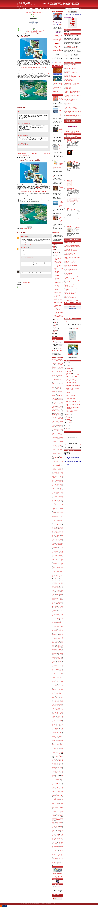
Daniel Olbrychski (59, 489)
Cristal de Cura (55, 476)
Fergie (61, 539)
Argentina (54, 398)
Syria (61, 826)
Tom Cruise (54, 839)
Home (19, 8)
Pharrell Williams (55, 751)
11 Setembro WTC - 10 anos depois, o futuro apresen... (58, 284)
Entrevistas (59, 524)
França (55, 548)
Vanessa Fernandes (55, 846)
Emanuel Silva (59, 520)
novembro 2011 (69, 370)
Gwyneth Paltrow (60, 567)
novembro (56, 252)
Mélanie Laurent (56, 685)
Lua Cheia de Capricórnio (56, 650)
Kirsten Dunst (61, 630)
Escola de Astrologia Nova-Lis (70, 262)
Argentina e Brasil (68, 69)
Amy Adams (60, 376)
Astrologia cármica (56, 92)
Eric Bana (53, 527)
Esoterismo (61, 528)
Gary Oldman (54, 555)
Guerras (54, 566)
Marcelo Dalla (58, 669)
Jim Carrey (54, 602)
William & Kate (56, 859)
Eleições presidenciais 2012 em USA (72, 81)
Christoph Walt (56, 456)
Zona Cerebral (49, 903)
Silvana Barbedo (55, 818)
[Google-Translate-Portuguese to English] (26, 30)
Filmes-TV (48, 8)
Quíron (36, 8)
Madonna (53, 662)
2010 (54, 331)
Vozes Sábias (60, 855)
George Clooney (59, 556)
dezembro (56, 250)
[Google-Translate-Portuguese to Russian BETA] (41, 30)
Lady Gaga (61, 637)
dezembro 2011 (69, 368)
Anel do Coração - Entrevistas (70, 68)
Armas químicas (60, 398)
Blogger (72, 448)
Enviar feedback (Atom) (26, 155)
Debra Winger (56, 497)
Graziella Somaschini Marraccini (71, 265)
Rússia (61, 796)
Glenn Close (57, 559)
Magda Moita (59, 662)
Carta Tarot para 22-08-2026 (71, 141)
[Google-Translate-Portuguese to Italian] (25, 29)
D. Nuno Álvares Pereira (58, 484)
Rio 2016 (28, 36)
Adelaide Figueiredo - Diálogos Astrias (72, 245)
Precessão (77, 3)
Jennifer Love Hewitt (55, 598)
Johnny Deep (54, 610)
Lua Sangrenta (60, 653)
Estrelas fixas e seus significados (71, 85)
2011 (54, 249)
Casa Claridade (54, 441)
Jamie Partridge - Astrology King (71, 269)
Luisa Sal (53, 657)
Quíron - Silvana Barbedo (70, 290)
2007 (54, 336)
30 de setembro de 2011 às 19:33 (24, 113)
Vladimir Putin (54, 855)
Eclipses (57, 515)
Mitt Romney (61, 701)
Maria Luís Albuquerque (58, 673)
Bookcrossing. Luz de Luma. (58, 429)
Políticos (61, 756)
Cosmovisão (58, 473)
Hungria (62, 578)
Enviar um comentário (21, 151)
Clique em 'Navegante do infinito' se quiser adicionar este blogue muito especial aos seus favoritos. (72, 131)
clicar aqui (59, 348)
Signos (59, 816)
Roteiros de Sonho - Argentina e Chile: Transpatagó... (58, 308)
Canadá (60, 438)
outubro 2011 (68, 371)
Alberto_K (60, 84)
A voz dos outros (59, 364)
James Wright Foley (56, 590)
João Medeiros (59, 603)
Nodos (59, 724)
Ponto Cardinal (58, 757)
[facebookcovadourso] (34, 11)
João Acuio (54, 603)
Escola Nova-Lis (60, 527)
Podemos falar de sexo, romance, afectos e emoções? (58, 265)
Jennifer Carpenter (59, 594)
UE (59, 842)
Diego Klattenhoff (60, 508)
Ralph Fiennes (58, 776)
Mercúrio (54, 689)
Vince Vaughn (54, 854)
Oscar (60, 733)
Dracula (53, 515)
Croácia (60, 477)
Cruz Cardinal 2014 (59, 480)
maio (55, 324)
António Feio (54, 395)
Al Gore (60, 368)
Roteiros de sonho (59, 795)
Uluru (62, 842)
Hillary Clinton (58, 574)
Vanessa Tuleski (68, 298)
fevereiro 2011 (69, 422)
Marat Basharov (59, 666)
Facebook (58, 535)
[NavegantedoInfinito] (33, 16)
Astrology (54, 414)
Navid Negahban (59, 717)
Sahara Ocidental (57, 799)
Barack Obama (60, 418)
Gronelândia (61, 564)
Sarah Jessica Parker (58, 806)
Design (59, 499)
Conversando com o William (64, 4)
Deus (59, 500)
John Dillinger (60, 607)
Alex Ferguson (59, 371)
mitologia (56, 701)
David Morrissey (60, 496)
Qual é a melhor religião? (71, 398)
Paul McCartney (59, 744)
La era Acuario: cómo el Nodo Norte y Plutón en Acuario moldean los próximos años (73, 219)
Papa (56, 737)
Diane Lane (59, 505)
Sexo (58, 814)
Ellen (54, 520)
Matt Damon (56, 682)
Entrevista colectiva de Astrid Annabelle (72, 83)
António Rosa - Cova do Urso (70, 254)
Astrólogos (57, 413)
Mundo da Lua (69, 180)
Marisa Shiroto (59, 677)
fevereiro (55, 328)
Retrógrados (57, 783)
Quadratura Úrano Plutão (56, 3)
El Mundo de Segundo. (71, 161)
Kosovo (62, 631)
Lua (60, 649)
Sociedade (58, 819)
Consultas (54, 469)
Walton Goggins (54, 858)
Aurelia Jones (60, 414)
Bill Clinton (59, 426)
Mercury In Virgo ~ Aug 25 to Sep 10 (73, 189)
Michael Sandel (59, 696)
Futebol (61, 552)
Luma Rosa (54, 658)
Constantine (59, 468)
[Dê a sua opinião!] (28, 227)
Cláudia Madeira (55, 461)
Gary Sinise (60, 555)
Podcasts (56, 756)
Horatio (61, 575)
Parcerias (67, 104)
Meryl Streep (61, 689)
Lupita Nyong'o (59, 658)
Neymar (53, 720)
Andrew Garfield (59, 384)
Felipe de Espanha (55, 539)
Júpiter (57, 619)
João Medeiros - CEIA (69, 273)
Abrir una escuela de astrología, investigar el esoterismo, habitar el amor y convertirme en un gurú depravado (73, 200)
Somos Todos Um (68, 296)
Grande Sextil (54, 563)
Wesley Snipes (60, 858)
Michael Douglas (58, 693)
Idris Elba (55, 579)
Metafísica (58, 690)
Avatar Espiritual (56, 232)
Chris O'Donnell (59, 453)
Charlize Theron (59, 449)
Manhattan (55, 665)
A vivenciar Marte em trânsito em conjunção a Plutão (61, 219)
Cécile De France (60, 445)
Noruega (61, 725)
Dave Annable (56, 492)
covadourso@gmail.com (57, 55)
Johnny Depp (60, 610)
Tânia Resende (59, 827)
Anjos (58, 388)
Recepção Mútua (56, 779)
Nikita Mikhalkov (54, 721)
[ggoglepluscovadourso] (35, 11)
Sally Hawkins (57, 800)
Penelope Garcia (59, 749)
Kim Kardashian (54, 630)
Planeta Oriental (55, 752)
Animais (53, 388)
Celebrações (57, 446)
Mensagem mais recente (21, 153)
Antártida (60, 391)
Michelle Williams (56, 700)
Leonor (58, 642)
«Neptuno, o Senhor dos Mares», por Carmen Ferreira (58, 304)
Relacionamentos (45, 3)
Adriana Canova (54, 367)
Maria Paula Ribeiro (55, 674)
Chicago (53, 450)
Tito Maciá (54, 838)
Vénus (58, 849)
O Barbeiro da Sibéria (59, 729)
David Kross (55, 496)
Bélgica (59, 422)
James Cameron (59, 587)
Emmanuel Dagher (56, 523)
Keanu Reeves (60, 625)
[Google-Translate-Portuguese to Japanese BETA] (41, 29)
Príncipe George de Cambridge (57, 768)
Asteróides (54, 406)
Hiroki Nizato (67, 266)
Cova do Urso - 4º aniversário (61, 98)
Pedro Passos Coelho (59, 747)
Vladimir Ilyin (60, 854)
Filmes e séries (68, 87)
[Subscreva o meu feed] (32, 11)
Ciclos (56, 457)
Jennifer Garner (55, 595)
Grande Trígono (60, 563)
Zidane (56, 865)
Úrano (55, 843)
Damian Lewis (59, 485)
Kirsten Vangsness (56, 631)
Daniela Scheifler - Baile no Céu (71, 261)
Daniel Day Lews (55, 488)
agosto (55, 319)
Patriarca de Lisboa (60, 740)
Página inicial (34, 153)
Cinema (61, 457)
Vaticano (61, 846)
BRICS (53, 434)
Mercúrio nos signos (57, 176)
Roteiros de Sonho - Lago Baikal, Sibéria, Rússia (58, 316)
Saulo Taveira (55, 810)
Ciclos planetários (68, 79)
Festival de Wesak (59, 543)
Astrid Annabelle (21, 121)
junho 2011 (68, 416)
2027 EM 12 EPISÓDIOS (76, 227)
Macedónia (59, 661)
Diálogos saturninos (56, 503)
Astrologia (55, 409)
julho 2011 (68, 414)
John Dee (54, 607)
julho (55, 321)
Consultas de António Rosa (27, 8)
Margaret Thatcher (55, 670)
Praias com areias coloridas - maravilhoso (57, 294)
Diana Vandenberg (55, 504)
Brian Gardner (36, 903)
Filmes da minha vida (59, 544)
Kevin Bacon (60, 627)
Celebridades (55, 448)
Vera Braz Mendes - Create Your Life (72, 300)
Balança (60, 417)
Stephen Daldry (55, 823)
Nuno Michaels (68, 282)
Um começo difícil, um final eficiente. (73, 209)
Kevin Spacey (54, 629)
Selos (58, 812)
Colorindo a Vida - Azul (60, 147)
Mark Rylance (54, 678)
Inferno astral (61, 582)
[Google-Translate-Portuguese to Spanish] (34, 31)
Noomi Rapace (57, 725)
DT (54, 903)
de (57, 35)
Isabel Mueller (67, 268)
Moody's (53, 704)
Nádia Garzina (56, 712)
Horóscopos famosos (57, 576)
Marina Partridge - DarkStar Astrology (72, 280)
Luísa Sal (57, 657)
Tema (31, 903)
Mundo (57, 709)
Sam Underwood (59, 802)
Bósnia (61, 430)
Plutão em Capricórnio (57, 755)
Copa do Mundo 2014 (59, 470)
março (55, 327)
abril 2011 (68, 419)
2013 (54, 246)
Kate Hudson (59, 622)
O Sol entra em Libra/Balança (71, 383)
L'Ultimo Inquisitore (55, 637)
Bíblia (53, 426)
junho (55, 322)
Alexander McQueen (55, 372)
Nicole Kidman (59, 720)
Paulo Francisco (21, 111)
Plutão (59, 753)
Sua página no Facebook (57, 83)
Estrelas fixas (61, 531)
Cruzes (53, 481)
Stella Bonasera (59, 822)
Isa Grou (60, 583)
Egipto (61, 516)
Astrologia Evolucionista (68, 3)
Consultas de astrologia (69, 80)
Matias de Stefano (60, 681)
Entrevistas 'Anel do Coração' (70, 84)
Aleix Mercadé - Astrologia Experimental (72, 246)
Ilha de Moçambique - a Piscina (72, 380)
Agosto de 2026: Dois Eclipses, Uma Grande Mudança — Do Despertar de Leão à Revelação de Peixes (75, 152)
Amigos (53, 376)
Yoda (59, 862)
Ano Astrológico (54, 391)
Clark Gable (59, 460)
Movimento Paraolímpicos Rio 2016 (29, 34)
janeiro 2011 (68, 423)
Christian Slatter (60, 454)
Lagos (55, 638)
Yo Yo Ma (54, 862)
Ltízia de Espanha (55, 649)
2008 (54, 334)
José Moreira (56, 614)
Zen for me (60, 863)
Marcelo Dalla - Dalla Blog (70, 278)
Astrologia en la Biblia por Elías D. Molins (72, 76)
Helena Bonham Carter (58, 571)
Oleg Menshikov (55, 732)
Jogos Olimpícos (24, 36)
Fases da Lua (58, 537)
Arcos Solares (58, 396)
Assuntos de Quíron (68, 71)
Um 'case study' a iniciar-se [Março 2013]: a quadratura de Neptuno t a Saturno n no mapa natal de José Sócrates (73, 117)
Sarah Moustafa (55, 807)
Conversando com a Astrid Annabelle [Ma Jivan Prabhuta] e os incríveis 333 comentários (62, 2)
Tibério (57, 835)
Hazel (57, 570)
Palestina (53, 736)
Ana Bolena (54, 378)
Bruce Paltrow (58, 434)
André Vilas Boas (55, 383)
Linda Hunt (54, 645)
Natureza (53, 716)
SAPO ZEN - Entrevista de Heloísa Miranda (73, 114)
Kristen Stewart (55, 634)
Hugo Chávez (57, 578)
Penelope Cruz (56, 748)
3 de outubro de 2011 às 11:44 (23, 135)
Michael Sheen (55, 697)
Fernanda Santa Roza (56, 540)
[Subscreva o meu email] (33, 11)
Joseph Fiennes (59, 615)
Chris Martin (54, 453)
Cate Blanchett (59, 442)
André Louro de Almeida (58, 382)
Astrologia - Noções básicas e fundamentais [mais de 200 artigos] (57, 87)
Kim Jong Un (60, 629)
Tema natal (56, 834)
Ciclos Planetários (75, 4)
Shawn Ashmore (59, 815)
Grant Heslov (56, 564)
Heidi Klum (61, 570)
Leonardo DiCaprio (55, 641)
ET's (54, 532)
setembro (56, 255)
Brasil (53, 433)
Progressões (54, 771)
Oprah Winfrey (54, 733)
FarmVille (57, 536)
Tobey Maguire (59, 838)
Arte (56, 400)
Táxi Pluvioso (20, 143)
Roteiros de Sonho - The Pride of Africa (73, 376)
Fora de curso (55, 547)
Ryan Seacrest (60, 798)
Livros (59, 645)
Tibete (62, 835)
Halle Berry (56, 568)
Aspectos (59, 404)
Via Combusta (59, 851)
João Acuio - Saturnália (69, 272)
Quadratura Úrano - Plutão (70, 110)
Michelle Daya (68, 281)
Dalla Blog (69, 226)
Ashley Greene (56, 402)
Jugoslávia (58, 618)
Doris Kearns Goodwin (58, 513)
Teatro (53, 830)
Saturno (61, 807)
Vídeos (60, 853)
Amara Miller (60, 375)
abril (55, 325)
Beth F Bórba (55, 425)
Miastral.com (69, 217)
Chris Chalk (60, 452)
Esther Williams (54, 531)
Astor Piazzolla (59, 406)
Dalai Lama (54, 485)
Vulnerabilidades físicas (58, 857)
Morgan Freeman (55, 705)
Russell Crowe (56, 796)
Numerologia (56, 728)
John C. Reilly (61, 606)
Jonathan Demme (55, 611)
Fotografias (61, 547)
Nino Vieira (60, 721)
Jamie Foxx (58, 591)
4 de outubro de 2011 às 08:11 (23, 144)
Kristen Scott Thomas (58, 633)
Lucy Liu (60, 654)
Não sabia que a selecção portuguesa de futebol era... (58, 312)
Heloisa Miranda (55, 572)
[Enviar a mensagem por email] (27, 227)
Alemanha (53, 371)
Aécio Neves (61, 367)
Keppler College (56, 626)
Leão (59, 638)
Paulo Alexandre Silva (56, 745)
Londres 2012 (57, 647)
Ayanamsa (54, 417)
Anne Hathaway (59, 390)
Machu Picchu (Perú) (58, 291)
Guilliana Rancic (59, 566)
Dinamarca (61, 509)
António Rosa (60, 395)
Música (61, 710)
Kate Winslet (54, 623)
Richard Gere (54, 784)
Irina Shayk (55, 583)
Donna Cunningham (60, 512)
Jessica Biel (59, 599)
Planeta (60, 751)
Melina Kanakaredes (59, 686)
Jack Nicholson (55, 586)
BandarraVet (54, 418)
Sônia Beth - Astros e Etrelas (70, 297)
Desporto (54, 500)
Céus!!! (68, 208)
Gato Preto (54, 556)
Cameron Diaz (55, 437)
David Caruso (59, 493)
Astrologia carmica (56, 410)
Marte (57, 680)
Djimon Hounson (56, 511)
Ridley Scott (54, 787)
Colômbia (57, 464)
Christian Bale (54, 454)
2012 (54, 247)
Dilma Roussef (55, 509)
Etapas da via (58, 532)
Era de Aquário (59, 525)
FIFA (53, 544)
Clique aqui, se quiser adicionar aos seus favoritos (34, 12)
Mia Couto (56, 692)
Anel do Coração (53, 4)
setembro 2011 (69, 373)
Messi (54, 690)
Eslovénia (55, 528)
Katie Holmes (60, 623)
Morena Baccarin (59, 704)
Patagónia (54, 740)
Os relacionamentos (61, 187)
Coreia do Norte (56, 472)
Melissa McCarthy (57, 688)
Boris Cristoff (56, 430)
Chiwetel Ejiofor (59, 450)
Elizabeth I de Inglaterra (59, 519)
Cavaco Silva (54, 445)
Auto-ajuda (58, 415)
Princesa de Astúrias (55, 764)
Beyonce (60, 425)
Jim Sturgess (60, 602)
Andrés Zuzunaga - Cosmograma (71, 253)
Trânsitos (54, 842)
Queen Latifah (58, 772)
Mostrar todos (79, 237)
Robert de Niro (59, 788)
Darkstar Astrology (70, 188)
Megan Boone (61, 684)
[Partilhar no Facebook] (31, 227)
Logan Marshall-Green (59, 646)
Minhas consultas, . (57, 42)
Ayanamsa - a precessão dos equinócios (72, 77)
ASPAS (62, 402)
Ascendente (61, 400)
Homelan (57, 575)
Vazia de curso (56, 847)
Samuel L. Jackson (55, 803)
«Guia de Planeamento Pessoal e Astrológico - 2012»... (58, 288)
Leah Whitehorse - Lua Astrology (71, 274)
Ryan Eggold (54, 798)
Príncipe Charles (59, 767)
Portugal (53, 759)
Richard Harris (60, 784)
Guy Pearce (54, 567)
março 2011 (68, 420)
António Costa (59, 394)
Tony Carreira (60, 839)
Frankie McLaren (55, 551)
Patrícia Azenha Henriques (58, 741)
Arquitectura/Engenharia (58, 399)
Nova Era (42, 8)
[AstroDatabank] (36, 18)
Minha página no (58, 39)
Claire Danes (57, 458)
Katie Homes (54, 625)
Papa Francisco (58, 739)
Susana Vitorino (56, 826)
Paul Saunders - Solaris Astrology (71, 286)
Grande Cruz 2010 (60, 560)
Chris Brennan (54, 452)
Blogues (54, 427)
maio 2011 (68, 417)
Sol (53, 820)
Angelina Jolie (59, 387)
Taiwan (53, 827)
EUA (62, 532)
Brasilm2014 (59, 433)
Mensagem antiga (47, 153)
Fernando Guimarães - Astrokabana (71, 264)
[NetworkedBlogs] (72, 306)
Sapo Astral (58, 804)
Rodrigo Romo (59, 792)
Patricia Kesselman (57, 743)
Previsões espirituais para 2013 (71, 108)
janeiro (55, 330)
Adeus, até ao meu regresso (72, 172)
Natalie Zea (59, 713)
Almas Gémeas (54, 375)
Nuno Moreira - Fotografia (71, 382)
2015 (60, 360)
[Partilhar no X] (30, 227)
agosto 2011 (68, 413)
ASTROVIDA (69, 149)
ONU (60, 732)
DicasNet (54, 507)
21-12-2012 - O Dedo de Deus (70, 64)
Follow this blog (72, 308)
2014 (54, 244)
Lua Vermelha (55, 654)
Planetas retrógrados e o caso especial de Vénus (61, 204)
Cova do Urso (23, 2)
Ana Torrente (57, 380)
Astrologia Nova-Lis (57, 411)
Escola (55, 35)
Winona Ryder (60, 861)
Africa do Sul (56, 368)
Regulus (59, 780)
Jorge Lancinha (68, 270)
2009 (54, 333)
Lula (61, 657)
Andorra (62, 380)
